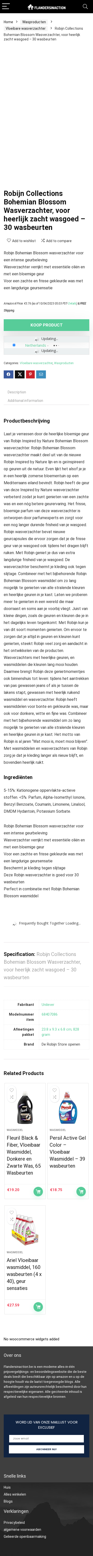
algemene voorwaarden (22, 1530)
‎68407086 (50, 1014)
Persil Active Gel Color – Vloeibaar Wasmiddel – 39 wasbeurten (68, 1152)
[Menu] (6, 6)
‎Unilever (48, 1005)
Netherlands (35, 345)
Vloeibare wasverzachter (26, 28)
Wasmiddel (15, 1130)
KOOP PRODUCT (47, 324)
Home (8, 22)
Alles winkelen (15, 1494)
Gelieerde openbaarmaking (25, 1537)
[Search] (85, 6)
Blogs (8, 1501)
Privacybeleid (14, 1523)
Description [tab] (17, 392)
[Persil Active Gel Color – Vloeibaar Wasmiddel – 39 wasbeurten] (68, 1107)
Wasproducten (34, 22)
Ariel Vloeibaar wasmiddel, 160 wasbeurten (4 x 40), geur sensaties (24, 1274)
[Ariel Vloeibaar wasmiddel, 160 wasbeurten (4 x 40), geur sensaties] (25, 1230)
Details (72, 303)
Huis (7, 1487)
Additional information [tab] (25, 401)
